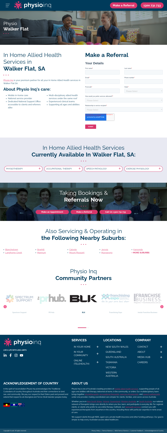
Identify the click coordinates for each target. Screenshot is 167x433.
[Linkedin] (5, 355)
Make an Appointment (52, 212)
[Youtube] (21, 355)
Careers (142, 362)
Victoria (111, 367)
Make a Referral (123, 5)
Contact (142, 347)
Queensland (113, 352)
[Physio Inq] (32, 5)
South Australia (116, 357)
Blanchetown (11, 249)
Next (162, 306)
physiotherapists (92, 394)
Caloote (73, 249)
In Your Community (81, 354)
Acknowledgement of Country (154, 431)
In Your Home (82, 347)
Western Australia (112, 374)
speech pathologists (151, 394)
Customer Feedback (136, 431)
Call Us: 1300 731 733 (115, 212)
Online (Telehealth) (81, 362)
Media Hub (143, 357)
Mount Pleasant (76, 253)
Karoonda (138, 249)
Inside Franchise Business (115, 312)
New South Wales (117, 347)
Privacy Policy (96, 431)
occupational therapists (109, 394)
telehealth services (133, 407)
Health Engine (147, 312)
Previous (5, 306)
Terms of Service (107, 431)
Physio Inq (8, 80)
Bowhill (40, 249)
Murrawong (106, 253)
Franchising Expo (83, 312)
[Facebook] (10, 355)
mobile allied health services (126, 389)
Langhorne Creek (13, 253)
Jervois (104, 249)
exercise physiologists (129, 394)
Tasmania (111, 362)
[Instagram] (16, 355)
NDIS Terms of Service (121, 431)
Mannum (41, 253)
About (141, 352)
